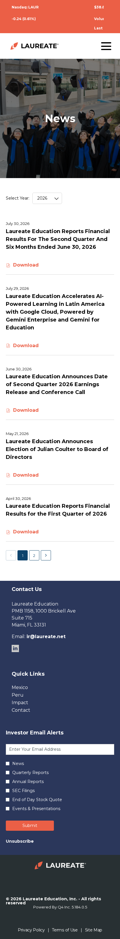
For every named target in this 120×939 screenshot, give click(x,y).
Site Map (94, 930)
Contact (30, 710)
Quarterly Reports (30, 772)
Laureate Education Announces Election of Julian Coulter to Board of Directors (57, 449)
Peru (27, 695)
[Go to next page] (46, 555)
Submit (29, 825)
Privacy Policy (31, 930)
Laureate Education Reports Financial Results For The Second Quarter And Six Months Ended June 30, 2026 (58, 239)
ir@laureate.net (46, 636)
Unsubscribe (20, 841)
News (18, 763)
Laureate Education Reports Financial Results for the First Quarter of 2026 (58, 510)
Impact (29, 702)
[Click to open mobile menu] (106, 46)
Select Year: (17, 198)
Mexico (29, 687)
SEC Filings (23, 790)
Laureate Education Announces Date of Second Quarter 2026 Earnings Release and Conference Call (57, 384)
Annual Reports (28, 781)
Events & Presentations (36, 808)
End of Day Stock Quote (37, 799)
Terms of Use (64, 930)
